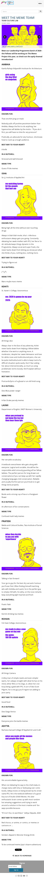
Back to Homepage (23, 856)
